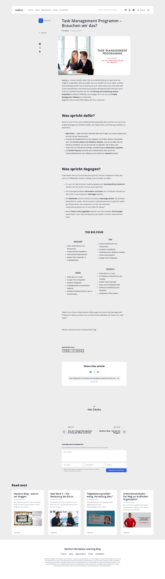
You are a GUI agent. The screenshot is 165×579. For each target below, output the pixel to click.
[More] (82, 350)
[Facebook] (71, 350)
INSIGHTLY (110, 269)
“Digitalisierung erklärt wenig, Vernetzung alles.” (100, 495)
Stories (71, 554)
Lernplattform (99, 554)
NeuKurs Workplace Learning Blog (82, 548)
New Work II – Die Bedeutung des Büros (61, 495)
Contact (90, 554)
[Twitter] (75, 350)
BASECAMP (78, 241)
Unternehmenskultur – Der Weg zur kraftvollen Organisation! (135, 496)
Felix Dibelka (94, 409)
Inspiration (47, 20)
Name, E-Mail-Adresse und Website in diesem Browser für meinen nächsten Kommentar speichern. (81, 470)
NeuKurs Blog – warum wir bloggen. (26, 495)
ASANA (78, 273)
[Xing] (67, 350)
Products (64, 554)
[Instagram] (126, 10)
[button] (148, 10)
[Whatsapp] (78, 350)
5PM (110, 239)
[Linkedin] (63, 350)
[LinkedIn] (129, 10)
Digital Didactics (81, 554)
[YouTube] (134, 10)
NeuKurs (65, 80)
